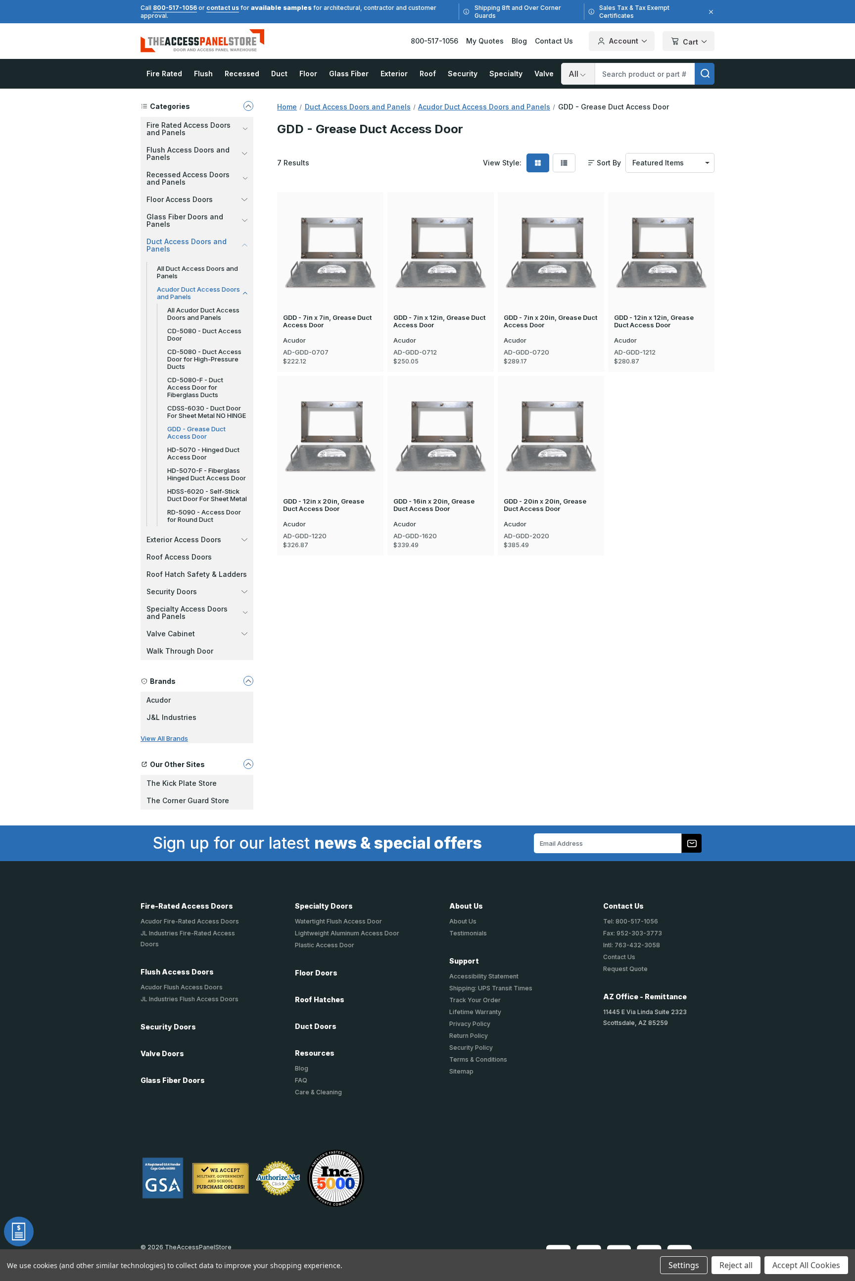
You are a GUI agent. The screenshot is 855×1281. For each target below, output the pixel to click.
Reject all (736, 1265)
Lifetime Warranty (475, 1012)
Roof (428, 73)
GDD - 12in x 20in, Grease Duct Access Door (323, 505)
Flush (203, 73)
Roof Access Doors (179, 557)
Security (462, 73)
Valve (544, 73)
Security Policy (471, 1047)
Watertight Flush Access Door (338, 921)
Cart (690, 42)
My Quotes (485, 41)
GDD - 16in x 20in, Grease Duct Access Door (434, 505)
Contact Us (554, 41)
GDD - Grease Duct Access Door (196, 432)
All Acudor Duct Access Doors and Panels (203, 313)
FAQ (301, 1080)
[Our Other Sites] (248, 764)
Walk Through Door (179, 651)
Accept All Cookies (806, 1265)
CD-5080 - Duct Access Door (204, 334)
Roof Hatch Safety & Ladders (196, 574)
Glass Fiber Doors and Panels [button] (184, 220)
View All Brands (164, 738)
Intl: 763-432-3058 (631, 945)
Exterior (394, 73)
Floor (308, 73)
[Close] (709, 11)
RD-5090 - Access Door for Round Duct (204, 515)
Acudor (158, 700)
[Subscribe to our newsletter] (691, 843)
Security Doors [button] (171, 591)
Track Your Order (475, 1000)
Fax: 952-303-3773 (632, 933)
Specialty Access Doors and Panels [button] (187, 612)
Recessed (242, 73)
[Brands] (248, 681)
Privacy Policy (469, 1023)
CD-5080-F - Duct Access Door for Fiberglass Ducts (195, 387)
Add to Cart (330, 238)
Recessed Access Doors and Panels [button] (188, 178)
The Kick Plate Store (181, 783)
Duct (279, 73)
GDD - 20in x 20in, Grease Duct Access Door (545, 505)
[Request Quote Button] (19, 1231)
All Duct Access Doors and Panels (197, 272)
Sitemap (461, 1071)
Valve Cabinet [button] (170, 633)
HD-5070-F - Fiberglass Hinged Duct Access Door (206, 474)
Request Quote (625, 969)
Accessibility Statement (484, 976)
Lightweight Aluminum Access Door (347, 933)
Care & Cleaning (318, 1092)
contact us (222, 7)
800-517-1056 (175, 7)
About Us (462, 921)
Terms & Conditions (478, 1059)
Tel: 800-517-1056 (630, 921)
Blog (519, 41)
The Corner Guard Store (187, 800)
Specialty (505, 73)
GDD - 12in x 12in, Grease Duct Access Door (654, 321)
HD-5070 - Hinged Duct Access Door (203, 453)
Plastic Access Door (324, 945)
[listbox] (669, 163)
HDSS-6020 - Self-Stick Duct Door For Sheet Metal (207, 495)
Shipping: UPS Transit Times (490, 988)
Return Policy (468, 1035)
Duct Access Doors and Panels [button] (186, 245)
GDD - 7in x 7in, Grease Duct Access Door (327, 321)
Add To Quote (330, 268)
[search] (704, 74)
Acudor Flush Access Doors (182, 987)
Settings (683, 1265)
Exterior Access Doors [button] (183, 539)
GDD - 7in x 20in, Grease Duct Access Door (550, 321)
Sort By (609, 163)
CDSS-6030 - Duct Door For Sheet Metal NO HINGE (206, 411)
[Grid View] (537, 163)
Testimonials (468, 933)
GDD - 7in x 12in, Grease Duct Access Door (439, 321)
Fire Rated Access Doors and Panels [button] (188, 129)
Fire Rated (164, 73)
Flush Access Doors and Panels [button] (188, 153)
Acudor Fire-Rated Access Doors (190, 921)
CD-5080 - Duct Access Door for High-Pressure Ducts (204, 359)
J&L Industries (171, 717)
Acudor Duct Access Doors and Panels (198, 293)
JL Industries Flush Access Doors (189, 999)
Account (623, 41)
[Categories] (248, 106)
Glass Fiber (349, 73)
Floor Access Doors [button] (179, 199)
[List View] (564, 163)
